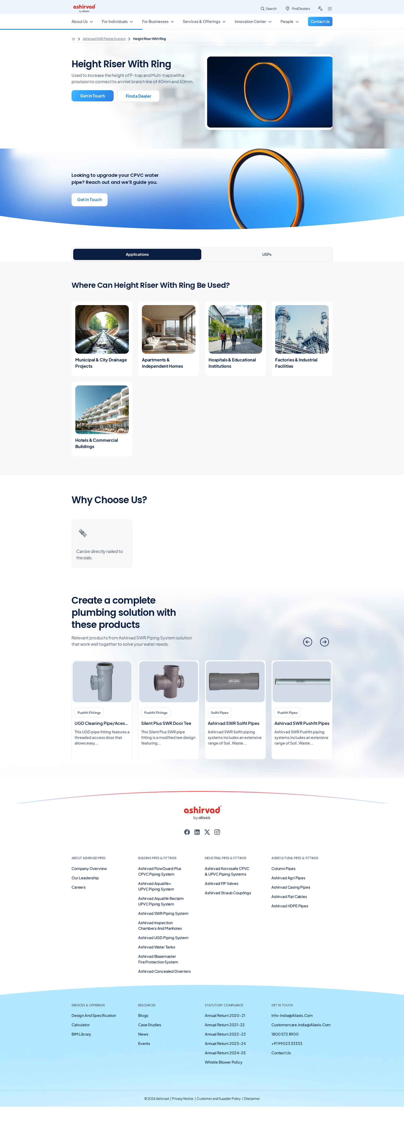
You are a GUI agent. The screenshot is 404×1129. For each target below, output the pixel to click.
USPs (266, 254)
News (143, 1034)
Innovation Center (250, 21)
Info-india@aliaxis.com (292, 1015)
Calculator (81, 1024)
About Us (80, 21)
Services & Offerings (201, 21)
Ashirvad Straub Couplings (228, 892)
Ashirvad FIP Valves (221, 883)
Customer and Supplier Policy (219, 1098)
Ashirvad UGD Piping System (163, 937)
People (287, 21)
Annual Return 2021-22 (225, 1024)
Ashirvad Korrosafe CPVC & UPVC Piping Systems (227, 871)
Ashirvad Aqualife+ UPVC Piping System (156, 886)
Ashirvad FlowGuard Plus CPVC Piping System (159, 871)
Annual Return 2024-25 (225, 1052)
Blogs (143, 1015)
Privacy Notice (183, 1098)
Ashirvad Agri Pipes (288, 877)
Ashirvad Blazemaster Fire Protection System (158, 959)
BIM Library (81, 1034)
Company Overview (89, 868)
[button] (324, 642)
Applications (137, 254)
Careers (79, 887)
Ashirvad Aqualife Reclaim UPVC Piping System (161, 901)
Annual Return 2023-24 (225, 1043)
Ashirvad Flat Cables (289, 896)
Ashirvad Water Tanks (156, 946)
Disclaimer (252, 1098)
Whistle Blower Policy (223, 1062)
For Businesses (155, 21)
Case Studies (149, 1024)
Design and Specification (94, 1015)
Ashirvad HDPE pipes (289, 905)
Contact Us (281, 1052)
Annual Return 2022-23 (225, 1034)
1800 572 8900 (285, 1034)
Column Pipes (283, 868)
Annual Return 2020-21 (225, 1015)
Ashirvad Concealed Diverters (164, 971)
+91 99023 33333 (286, 1043)
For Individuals (115, 21)
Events (144, 1043)
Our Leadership (85, 877)
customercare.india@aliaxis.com (301, 1024)
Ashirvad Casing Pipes (290, 887)
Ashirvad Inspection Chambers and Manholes (160, 925)
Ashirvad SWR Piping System (104, 38)
